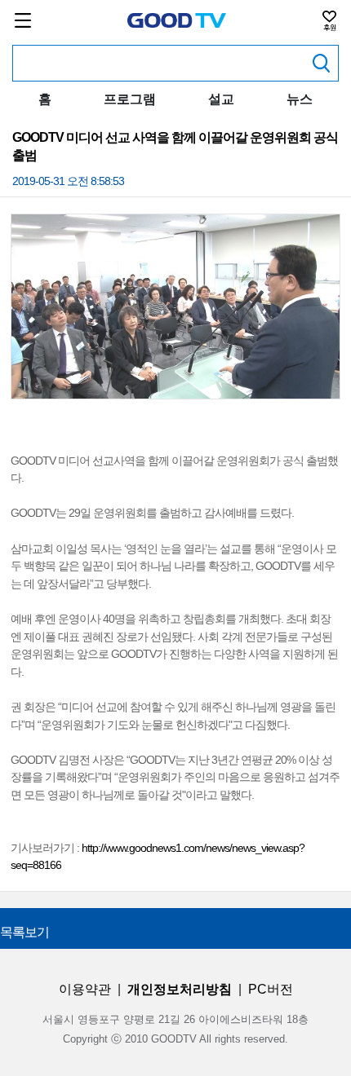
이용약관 (85, 989)
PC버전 (270, 989)
